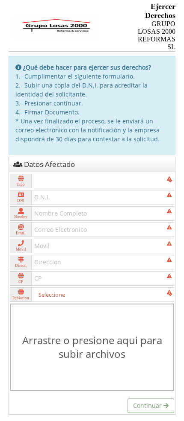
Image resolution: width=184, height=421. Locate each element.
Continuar (148, 405)
